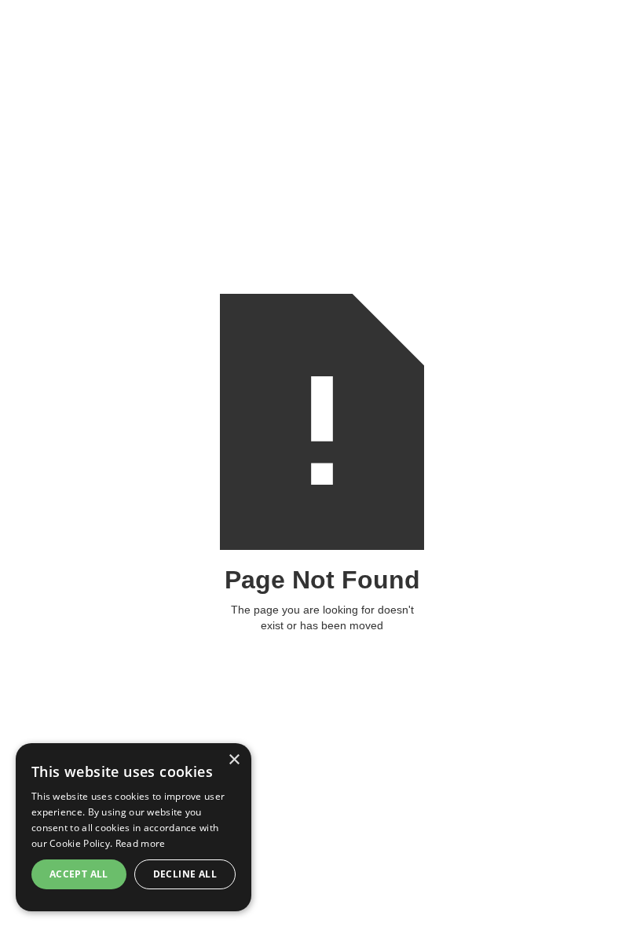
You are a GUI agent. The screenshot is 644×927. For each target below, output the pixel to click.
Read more (140, 843)
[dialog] (133, 827)
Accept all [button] (78, 874)
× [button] (234, 760)
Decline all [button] (185, 874)
